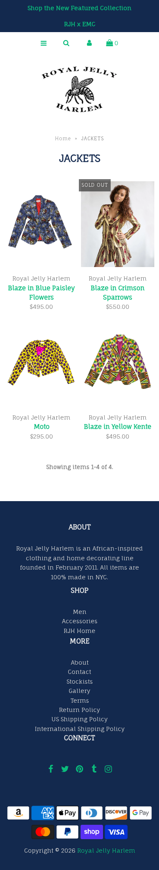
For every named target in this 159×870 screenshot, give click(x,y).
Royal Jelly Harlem (106, 850)
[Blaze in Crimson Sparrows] (117, 225)
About (80, 662)
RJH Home (79, 630)
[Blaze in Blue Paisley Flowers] (41, 225)
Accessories (80, 621)
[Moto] (41, 364)
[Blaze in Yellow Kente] (117, 364)
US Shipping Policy (79, 719)
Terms (79, 700)
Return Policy (79, 709)
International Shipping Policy (80, 728)
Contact (79, 671)
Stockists (80, 681)
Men (79, 611)
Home (63, 139)
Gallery (79, 690)
